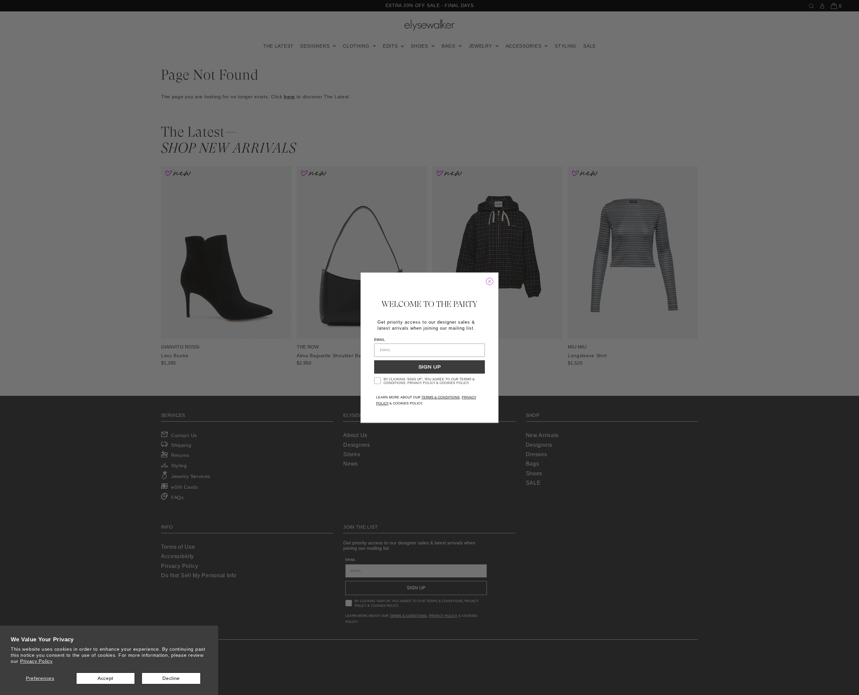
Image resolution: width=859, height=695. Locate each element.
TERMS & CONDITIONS (440, 397)
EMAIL (379, 339)
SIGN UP (429, 367)
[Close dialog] (489, 281)
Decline (171, 678)
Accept (105, 678)
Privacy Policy (36, 661)
